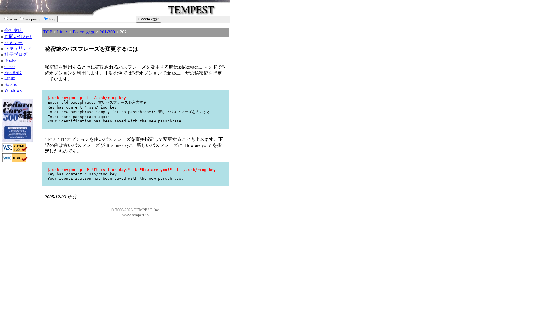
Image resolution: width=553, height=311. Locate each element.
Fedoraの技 (84, 31)
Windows (13, 90)
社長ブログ (15, 54)
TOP (47, 31)
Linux (9, 78)
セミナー (13, 42)
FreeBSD (13, 72)
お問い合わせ (18, 36)
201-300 (107, 31)
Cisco (9, 66)
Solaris (10, 84)
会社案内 (13, 30)
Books (10, 60)
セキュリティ (18, 48)
